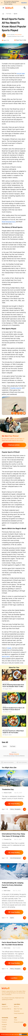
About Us (16, 1006)
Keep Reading (15, 803)
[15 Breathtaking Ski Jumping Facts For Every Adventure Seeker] (14, 871)
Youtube (4, 1029)
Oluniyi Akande (18, 34)
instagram (4, 1024)
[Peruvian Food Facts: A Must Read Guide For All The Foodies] (14, 722)
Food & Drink (6, 683)
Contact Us (5, 1006)
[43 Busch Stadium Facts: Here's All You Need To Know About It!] (14, 699)
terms (15, 1020)
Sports (4, 706)
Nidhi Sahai (7, 890)
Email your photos (14, 445)
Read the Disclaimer (9, 762)
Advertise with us (6, 1008)
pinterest (4, 1022)
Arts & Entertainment (15, 858)
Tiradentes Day (8, 789)
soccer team (21, 73)
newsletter (17, 1011)
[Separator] (24, 1025)
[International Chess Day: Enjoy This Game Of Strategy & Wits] (14, 822)
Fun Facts (8, 13)
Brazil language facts (9, 221)
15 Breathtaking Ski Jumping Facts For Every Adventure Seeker (12, 885)
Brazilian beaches (16, 388)
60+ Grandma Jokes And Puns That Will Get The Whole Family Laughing (11, 3)
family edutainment (19, 1013)
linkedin (4, 1026)
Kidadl (3, 13)
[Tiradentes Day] (14, 778)
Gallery (5, 58)
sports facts (6, 656)
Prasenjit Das (7, 839)
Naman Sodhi (8, 792)
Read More (24, 2)
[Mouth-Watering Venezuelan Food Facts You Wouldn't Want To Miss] (14, 675)
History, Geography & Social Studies (16, 809)
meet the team (18, 1008)
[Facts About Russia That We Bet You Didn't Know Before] (14, 931)
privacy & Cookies (18, 1022)
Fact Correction (23, 762)
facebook (4, 1020)
